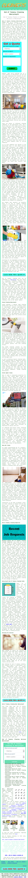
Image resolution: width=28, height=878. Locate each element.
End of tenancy (6, 278)
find (7, 706)
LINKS (13, 9)
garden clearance (7, 811)
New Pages (11, 861)
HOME (10, 9)
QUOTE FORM (9, 624)
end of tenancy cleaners (17, 801)
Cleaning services (18, 721)
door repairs (12, 806)
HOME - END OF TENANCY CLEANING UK (14, 855)
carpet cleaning (20, 804)
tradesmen (4, 800)
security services (16, 805)
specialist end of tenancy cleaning (11, 606)
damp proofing (13, 810)
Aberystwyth (13, 279)
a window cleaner (19, 808)
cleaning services (15, 630)
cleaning (10, 457)
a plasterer (14, 814)
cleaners (14, 289)
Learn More (18, 877)
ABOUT (16, 9)
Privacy (25, 865)
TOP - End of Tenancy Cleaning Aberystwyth (13, 839)
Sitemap (3, 861)
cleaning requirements (15, 621)
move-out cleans (21, 484)
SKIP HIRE (23, 813)
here (20, 731)
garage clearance (6, 815)
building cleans (17, 809)
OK (25, 877)
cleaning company (14, 506)
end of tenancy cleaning (18, 294)
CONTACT (19, 9)
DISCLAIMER (24, 9)
